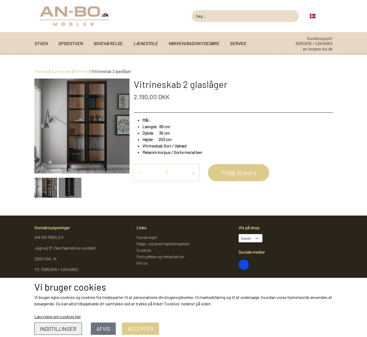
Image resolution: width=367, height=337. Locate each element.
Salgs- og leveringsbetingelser (163, 243)
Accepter (140, 328)
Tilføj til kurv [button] (238, 172)
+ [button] (193, 172)
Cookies (143, 250)
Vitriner (81, 71)
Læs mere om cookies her (57, 316)
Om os (142, 262)
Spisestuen (61, 71)
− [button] (140, 172)
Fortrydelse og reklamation (160, 256)
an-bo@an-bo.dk (318, 48)
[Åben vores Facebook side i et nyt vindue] (244, 265)
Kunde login (146, 237)
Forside (41, 71)
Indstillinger (58, 328)
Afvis (103, 328)
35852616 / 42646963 (314, 43)
